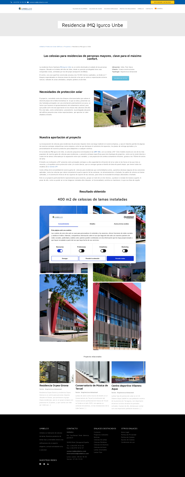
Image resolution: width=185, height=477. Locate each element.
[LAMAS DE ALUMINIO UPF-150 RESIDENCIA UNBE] (66, 308)
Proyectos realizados (101, 435)
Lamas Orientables (100, 450)
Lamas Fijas (98, 452)
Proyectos (67, 46)
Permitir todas (120, 258)
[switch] (81, 250)
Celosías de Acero (100, 447)
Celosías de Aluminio (101, 445)
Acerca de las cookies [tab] (121, 224)
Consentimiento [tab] (63, 224)
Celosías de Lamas (100, 440)
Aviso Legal (125, 432)
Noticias (97, 437)
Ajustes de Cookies (128, 440)
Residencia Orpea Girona (54, 385)
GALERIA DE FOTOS (120, 78)
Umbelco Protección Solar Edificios (51, 46)
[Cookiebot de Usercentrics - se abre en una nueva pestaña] (125, 217)
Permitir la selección (92, 258)
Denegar (65, 258)
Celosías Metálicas (100, 442)
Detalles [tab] (92, 224)
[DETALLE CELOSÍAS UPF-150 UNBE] (119, 316)
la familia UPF (53, 166)
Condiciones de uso (128, 442)
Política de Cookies (128, 437)
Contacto (97, 432)
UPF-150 (97, 152)
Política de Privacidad (128, 435)
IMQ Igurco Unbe (65, 67)
